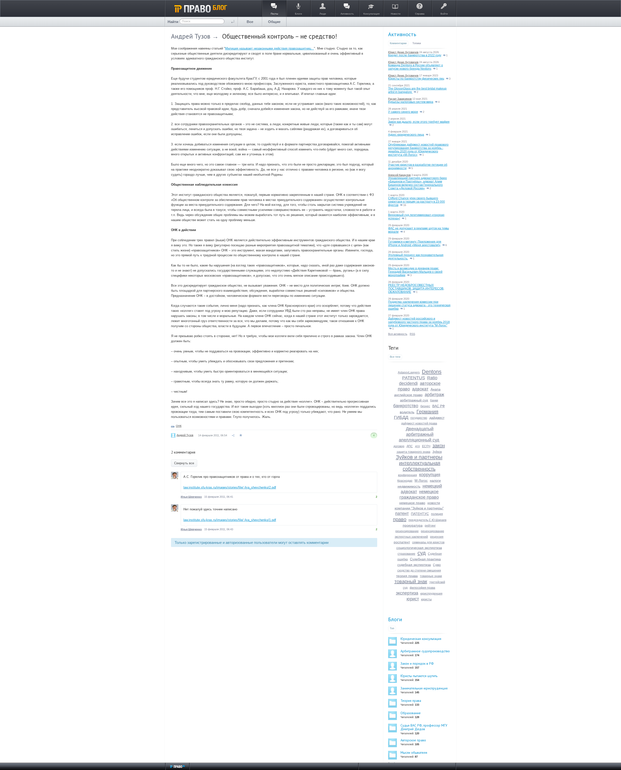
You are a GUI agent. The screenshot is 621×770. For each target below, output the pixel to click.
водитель (407, 412)
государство (418, 418)
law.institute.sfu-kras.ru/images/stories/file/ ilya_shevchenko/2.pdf (229, 487)
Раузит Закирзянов (400, 98)
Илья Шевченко (191, 496)
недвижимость (409, 486)
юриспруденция (431, 593)
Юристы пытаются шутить (418, 676)
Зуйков (437, 452)
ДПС (410, 446)
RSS (412, 333)
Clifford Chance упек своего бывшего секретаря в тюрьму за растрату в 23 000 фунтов (416, 202)
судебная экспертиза (414, 565)
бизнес (425, 406)
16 (404, 205)
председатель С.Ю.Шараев (427, 520)
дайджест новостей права (419, 423)
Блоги (395, 619)
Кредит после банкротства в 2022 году (414, 55)
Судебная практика (425, 559)
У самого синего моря (403, 112)
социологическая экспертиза (419, 548)
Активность (402, 34)
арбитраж (434, 394)
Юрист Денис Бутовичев (403, 52)
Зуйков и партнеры (419, 457)
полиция (437, 514)
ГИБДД (401, 417)
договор (398, 446)
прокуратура (413, 525)
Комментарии (398, 43)
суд (421, 553)
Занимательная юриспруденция (424, 688)
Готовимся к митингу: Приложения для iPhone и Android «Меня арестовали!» (414, 243)
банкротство (405, 405)
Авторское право (413, 740)
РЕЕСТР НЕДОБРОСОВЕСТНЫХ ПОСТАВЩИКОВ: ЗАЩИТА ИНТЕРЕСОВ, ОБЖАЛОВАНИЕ (416, 288)
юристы (426, 599)
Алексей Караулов (399, 175)
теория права (407, 576)
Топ (392, 628)
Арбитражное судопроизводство (425, 651)
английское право (408, 395)
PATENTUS (413, 377)
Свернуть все (184, 463)
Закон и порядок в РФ (417, 663)
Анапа (436, 389)
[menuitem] (250, 21)
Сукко (437, 565)
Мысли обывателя (413, 752)
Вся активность (397, 333)
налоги (435, 480)
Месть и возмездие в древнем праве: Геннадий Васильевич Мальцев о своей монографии (415, 272)
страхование (406, 553)
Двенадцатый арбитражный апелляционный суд (419, 434)
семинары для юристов (428, 542)
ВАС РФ (438, 406)
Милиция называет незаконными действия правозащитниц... (269, 48)
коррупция (429, 474)
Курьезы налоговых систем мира (410, 102)
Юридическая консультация (420, 639)
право (399, 519)
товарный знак (410, 581)
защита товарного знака (413, 452)
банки (434, 400)
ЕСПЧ (426, 446)
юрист (413, 598)
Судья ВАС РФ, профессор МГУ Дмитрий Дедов (423, 727)
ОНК (178, 425)
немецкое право (412, 503)
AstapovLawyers (409, 372)
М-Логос (421, 480)
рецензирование (407, 531)
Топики (416, 43)
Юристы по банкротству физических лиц (416, 78)
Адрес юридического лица (406, 134)
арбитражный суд (414, 400)
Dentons (431, 372)
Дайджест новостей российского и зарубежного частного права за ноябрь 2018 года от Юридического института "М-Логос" (419, 322)
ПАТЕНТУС (420, 514)
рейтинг (430, 525)
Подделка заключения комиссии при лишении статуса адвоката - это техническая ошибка (419, 305)
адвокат (420, 389)
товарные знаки (431, 576)
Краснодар (404, 480)
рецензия (436, 536)
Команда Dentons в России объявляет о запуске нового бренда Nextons (415, 67)
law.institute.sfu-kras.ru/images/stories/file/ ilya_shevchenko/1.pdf (229, 520)
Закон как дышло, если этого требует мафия (418, 122)
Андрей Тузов (190, 36)
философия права (422, 587)
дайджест (436, 418)
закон (439, 445)
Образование (410, 713)
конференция (407, 475)
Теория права (410, 700)
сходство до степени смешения (419, 570)
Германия (427, 411)
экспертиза (407, 593)
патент (402, 513)
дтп (417, 446)
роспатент (402, 542)
